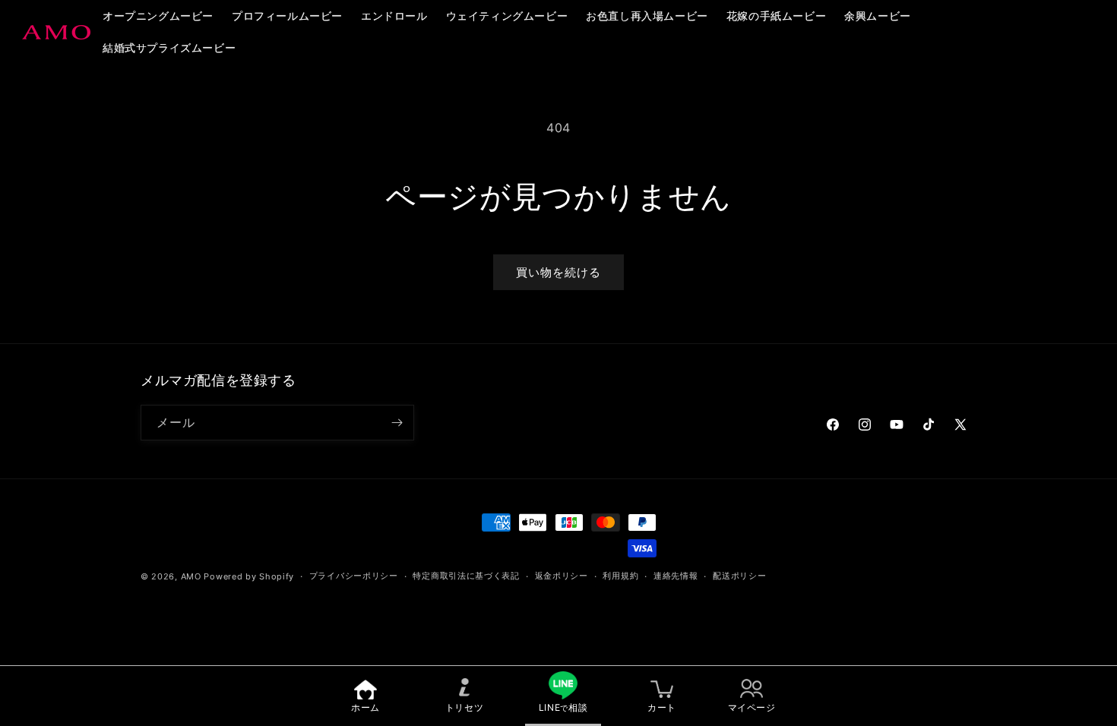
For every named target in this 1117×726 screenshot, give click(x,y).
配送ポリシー (739, 575)
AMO (191, 576)
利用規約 (620, 575)
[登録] (396, 422)
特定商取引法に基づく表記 (466, 575)
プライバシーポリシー (353, 575)
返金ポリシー (561, 575)
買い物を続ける (558, 272)
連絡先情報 (675, 575)
